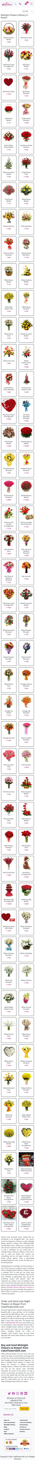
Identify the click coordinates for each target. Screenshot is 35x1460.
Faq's (5, 1431)
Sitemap (22, 1431)
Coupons (6, 1429)
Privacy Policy (24, 1425)
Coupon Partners (25, 1429)
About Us (6, 1420)
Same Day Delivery (9, 1422)
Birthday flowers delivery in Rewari (19, 1287)
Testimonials (24, 1420)
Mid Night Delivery (9, 1425)
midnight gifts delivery (13, 1323)
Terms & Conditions (26, 1422)
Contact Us (23, 1427)
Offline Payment (9, 1434)
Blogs (5, 1427)
